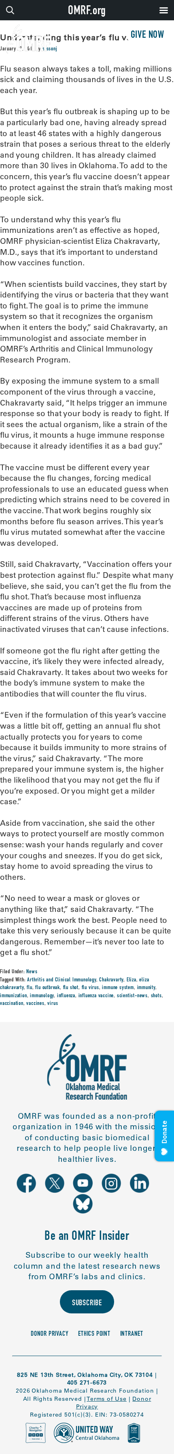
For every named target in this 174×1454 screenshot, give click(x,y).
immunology (42, 996)
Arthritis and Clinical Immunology (61, 980)
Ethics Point (94, 1334)
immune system (118, 988)
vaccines (35, 1004)
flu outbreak (47, 988)
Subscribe (87, 1304)
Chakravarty (111, 980)
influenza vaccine (96, 996)
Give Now (147, 35)
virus (52, 1004)
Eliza (131, 980)
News (31, 972)
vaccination (11, 1004)
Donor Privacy (49, 1334)
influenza (66, 996)
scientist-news (132, 996)
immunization (13, 996)
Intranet (131, 1334)
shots (156, 996)
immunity (146, 988)
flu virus (90, 988)
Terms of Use (107, 1398)
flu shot (71, 988)
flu (29, 988)
